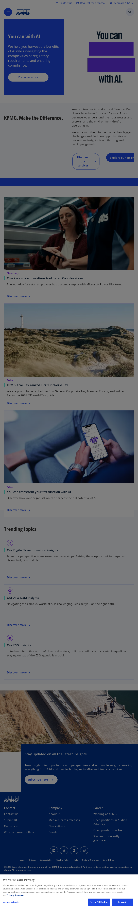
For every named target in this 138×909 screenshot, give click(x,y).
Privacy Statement (15, 895)
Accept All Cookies (99, 902)
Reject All (122, 902)
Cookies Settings (11, 902)
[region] (69, 891)
